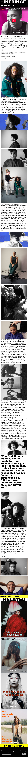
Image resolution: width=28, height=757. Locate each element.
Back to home (14, 746)
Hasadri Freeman (10, 56)
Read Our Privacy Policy (6, 754)
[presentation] (1, 567)
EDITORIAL (6, 37)
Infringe (15, 2)
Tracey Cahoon (22, 52)
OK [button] (23, 753)
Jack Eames (14, 52)
